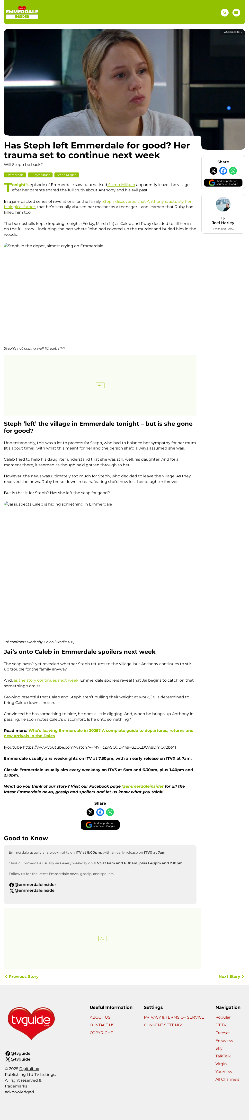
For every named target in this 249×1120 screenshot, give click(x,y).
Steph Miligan (67, 175)
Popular (223, 1017)
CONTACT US (102, 1025)
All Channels (227, 1079)
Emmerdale (15, 175)
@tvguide (20, 1053)
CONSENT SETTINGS (163, 1025)
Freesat (222, 1032)
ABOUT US (100, 1017)
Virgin (221, 1064)
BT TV (220, 1025)
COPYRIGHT (101, 1032)
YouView (223, 1071)
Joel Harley (223, 223)
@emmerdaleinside (34, 890)
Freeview (224, 1040)
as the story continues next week (46, 680)
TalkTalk (223, 1056)
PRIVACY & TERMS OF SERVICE (174, 1017)
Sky (218, 1048)
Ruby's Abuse (40, 175)
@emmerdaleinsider (35, 884)
